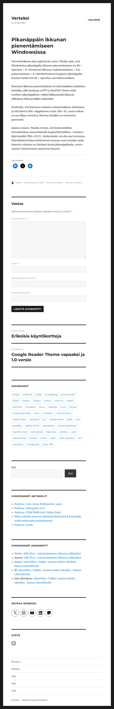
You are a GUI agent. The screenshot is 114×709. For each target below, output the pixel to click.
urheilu (64, 431)
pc (44, 419)
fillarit (16, 400)
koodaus (31, 407)
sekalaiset (49, 425)
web (53, 438)
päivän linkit (32, 425)
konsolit (17, 407)
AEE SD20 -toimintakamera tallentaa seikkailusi (52, 553)
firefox (26, 400)
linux (42, 407)
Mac (13, 683)
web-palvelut (67, 438)
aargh (16, 394)
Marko (19, 182)
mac (36, 413)
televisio (51, 431)
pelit (70, 419)
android (27, 394)
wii (79, 438)
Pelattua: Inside (23, 524)
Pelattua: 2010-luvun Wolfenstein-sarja (37, 504)
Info (13, 690)
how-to (49, 182)
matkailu (48, 413)
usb (73, 431)
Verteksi (20, 18)
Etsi (13, 467)
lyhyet (73, 407)
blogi (38, 394)
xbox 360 (48, 444)
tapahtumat (20, 431)
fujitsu (37, 400)
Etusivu (15, 661)
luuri (63, 407)
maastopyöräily (22, 413)
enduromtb (68, 394)
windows (58, 182)
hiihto (47, 400)
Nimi (15, 263)
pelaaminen (57, 419)
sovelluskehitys (67, 425)
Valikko (94, 19)
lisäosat (52, 407)
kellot (70, 400)
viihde (33, 438)
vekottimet (19, 438)
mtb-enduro (64, 413)
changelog (51, 394)
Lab (13, 676)
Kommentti (19, 219)
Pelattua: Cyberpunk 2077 (29, 508)
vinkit (43, 438)
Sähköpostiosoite (23, 278)
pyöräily (17, 425)
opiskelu (35, 419)
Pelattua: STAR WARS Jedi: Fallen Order (37, 512)
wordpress (33, 444)
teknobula (37, 431)
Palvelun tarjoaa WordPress (35, 700)
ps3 (78, 419)
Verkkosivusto (20, 293)
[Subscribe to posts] (13, 643)
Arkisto (15, 669)
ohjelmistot (19, 419)
